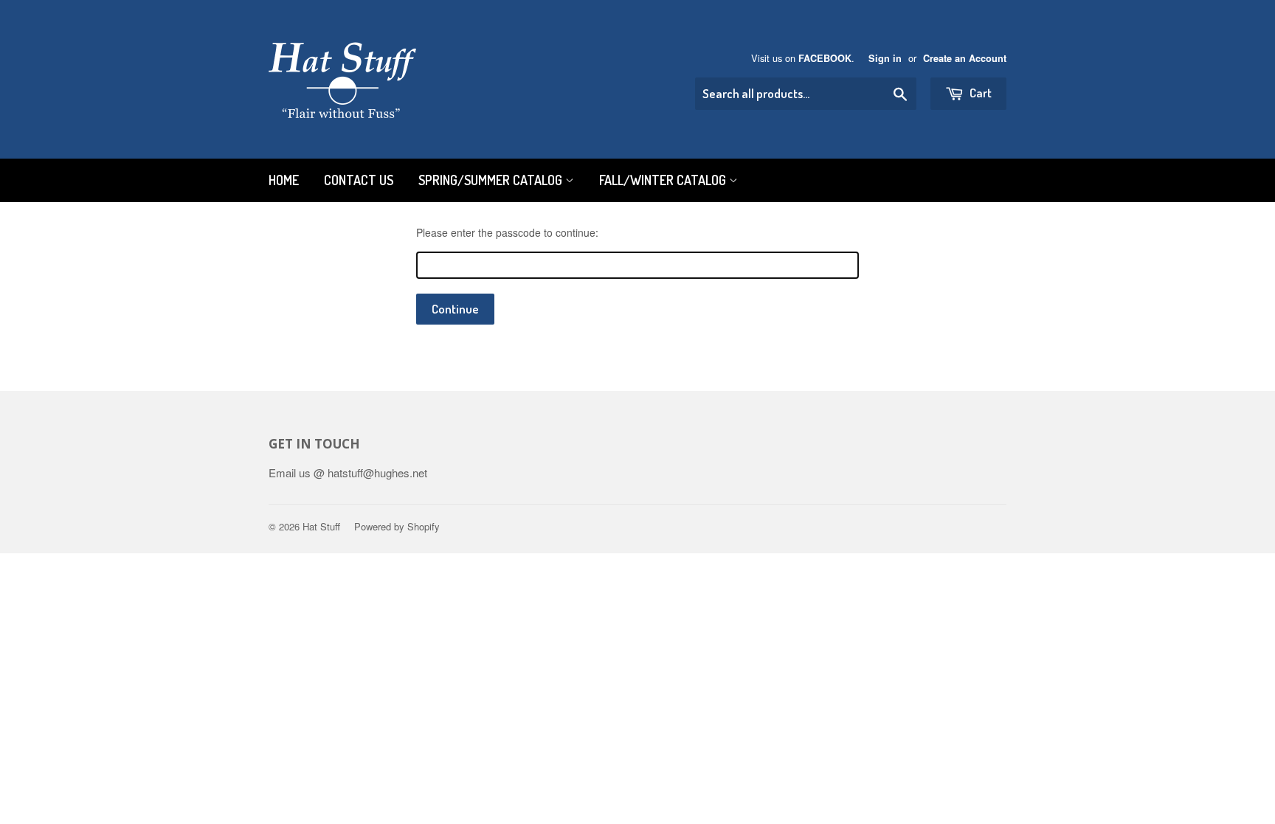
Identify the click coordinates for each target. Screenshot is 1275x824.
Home (284, 180)
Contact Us (358, 180)
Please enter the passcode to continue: (507, 232)
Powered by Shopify (397, 526)
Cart (979, 92)
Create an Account (964, 58)
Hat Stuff (321, 526)
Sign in (885, 58)
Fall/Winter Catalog (664, 180)
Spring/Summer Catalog (491, 180)
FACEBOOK (824, 58)
